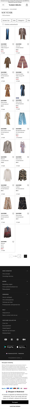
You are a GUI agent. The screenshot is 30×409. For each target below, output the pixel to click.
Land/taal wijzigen (15, 406)
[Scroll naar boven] (25, 256)
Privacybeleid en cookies (14, 358)
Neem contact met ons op (9, 315)
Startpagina (5, 9)
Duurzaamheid (6, 326)
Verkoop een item (7, 302)
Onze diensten (7, 271)
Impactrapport (6, 328)
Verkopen (5, 294)
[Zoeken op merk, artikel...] (3, 4)
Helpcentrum (6, 313)
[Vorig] (10, 256)
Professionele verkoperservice (11, 305)
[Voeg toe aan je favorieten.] (13, 44)
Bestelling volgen (7, 284)
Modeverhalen (6, 333)
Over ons (5, 323)
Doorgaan (15, 402)
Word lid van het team (8, 331)
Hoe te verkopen (7, 297)
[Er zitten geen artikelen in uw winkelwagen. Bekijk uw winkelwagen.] (27, 5)
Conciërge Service (7, 276)
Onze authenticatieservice (10, 287)
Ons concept (6, 274)
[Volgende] (19, 256)
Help (3, 310)
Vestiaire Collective (9, 320)
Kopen (4, 281)
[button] (27, 5)
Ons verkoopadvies (8, 300)
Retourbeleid (6, 289)
